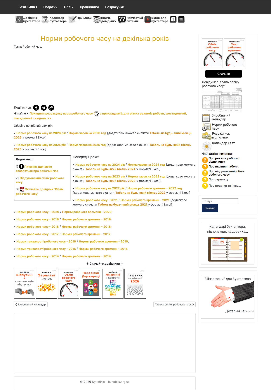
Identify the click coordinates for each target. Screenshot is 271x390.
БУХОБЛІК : (28, 7)
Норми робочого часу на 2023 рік (100, 176)
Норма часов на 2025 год (87, 145)
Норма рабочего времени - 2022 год (155, 188)
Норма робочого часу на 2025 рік (41, 145)
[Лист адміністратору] (181, 19)
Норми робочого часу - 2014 (37, 256)
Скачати (223, 74)
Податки (50, 7)
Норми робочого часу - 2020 (37, 212)
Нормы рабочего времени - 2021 (145, 200)
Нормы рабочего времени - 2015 (103, 249)
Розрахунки (114, 7)
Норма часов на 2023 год (146, 176)
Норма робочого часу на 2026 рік (41, 133)
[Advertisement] (105, 77)
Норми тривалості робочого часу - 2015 (46, 249)
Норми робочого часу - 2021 (96, 200)
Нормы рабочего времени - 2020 (87, 212)
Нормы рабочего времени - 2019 (86, 219)
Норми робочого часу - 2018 (37, 226)
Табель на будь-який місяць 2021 (122, 204)
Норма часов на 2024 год (146, 164)
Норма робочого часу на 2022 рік (100, 188)
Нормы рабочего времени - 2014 (86, 256)
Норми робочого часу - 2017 (37, 234)
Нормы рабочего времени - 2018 (86, 226)
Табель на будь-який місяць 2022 (140, 192)
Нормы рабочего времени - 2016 (103, 241)
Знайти (210, 208)
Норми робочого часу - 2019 (37, 219)
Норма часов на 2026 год (87, 133)
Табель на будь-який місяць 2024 (110, 169)
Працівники (89, 7)
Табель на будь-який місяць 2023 (110, 181)
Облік (68, 7)
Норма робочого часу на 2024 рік (100, 164)
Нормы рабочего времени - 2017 (86, 234)
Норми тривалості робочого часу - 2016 (46, 241)
